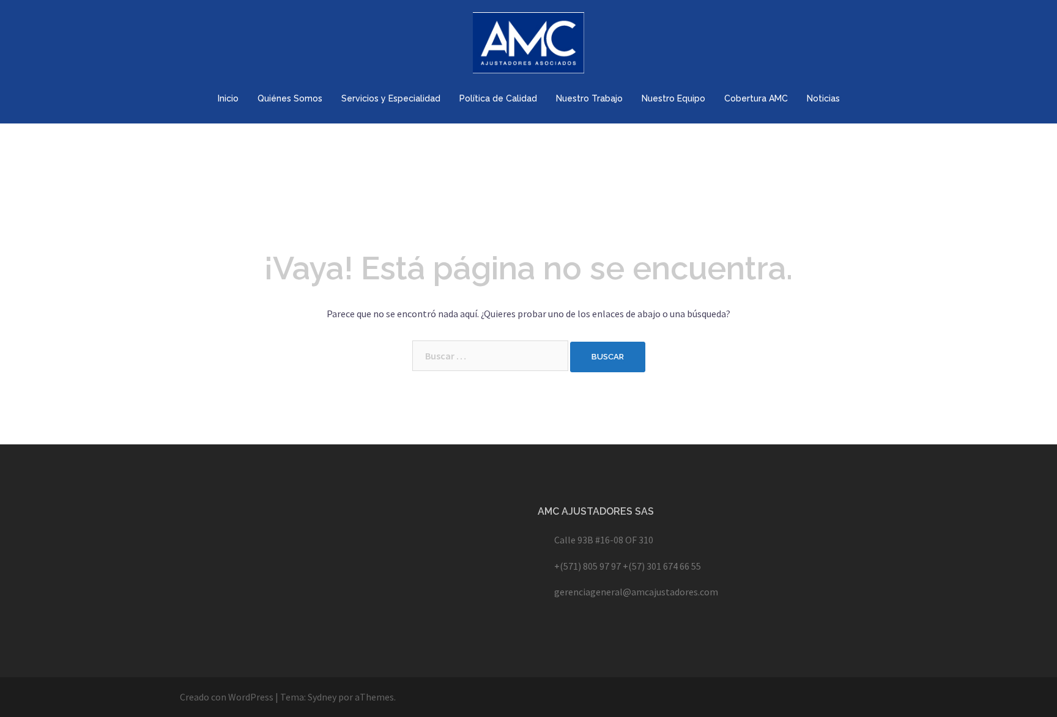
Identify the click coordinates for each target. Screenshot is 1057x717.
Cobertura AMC (756, 98)
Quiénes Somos (290, 98)
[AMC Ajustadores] (529, 46)
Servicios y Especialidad (390, 98)
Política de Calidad (498, 98)
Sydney (322, 697)
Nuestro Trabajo (589, 98)
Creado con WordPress (226, 697)
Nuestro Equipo (673, 98)
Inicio (228, 98)
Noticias (823, 98)
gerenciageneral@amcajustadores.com (636, 592)
